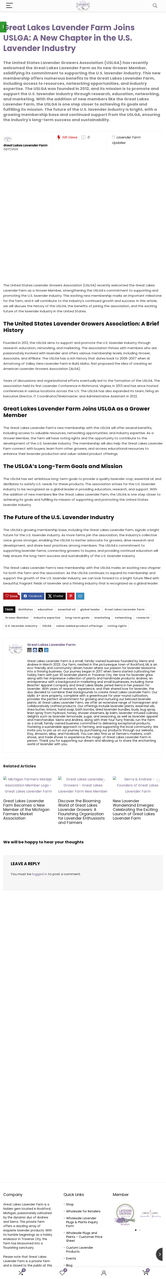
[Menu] (9, 5)
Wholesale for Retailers (83, 1211)
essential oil (66, 609)
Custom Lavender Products (79, 1249)
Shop (70, 1204)
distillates (25, 609)
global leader (90, 609)
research (143, 617)
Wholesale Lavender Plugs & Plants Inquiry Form (82, 1222)
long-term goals (77, 617)
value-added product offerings (79, 626)
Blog (69, 1265)
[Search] (155, 5)
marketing (102, 617)
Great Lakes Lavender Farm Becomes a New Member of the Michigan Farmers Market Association (26, 809)
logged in (39, 874)
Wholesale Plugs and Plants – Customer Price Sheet (84, 1237)
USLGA (46, 626)
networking (123, 617)
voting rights (117, 626)
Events (71, 1258)
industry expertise (47, 617)
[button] (117, 1214)
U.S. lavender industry (21, 626)
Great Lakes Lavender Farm (25, 145)
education (45, 609)
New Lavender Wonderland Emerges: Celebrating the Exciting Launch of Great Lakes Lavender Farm (135, 809)
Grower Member (17, 617)
